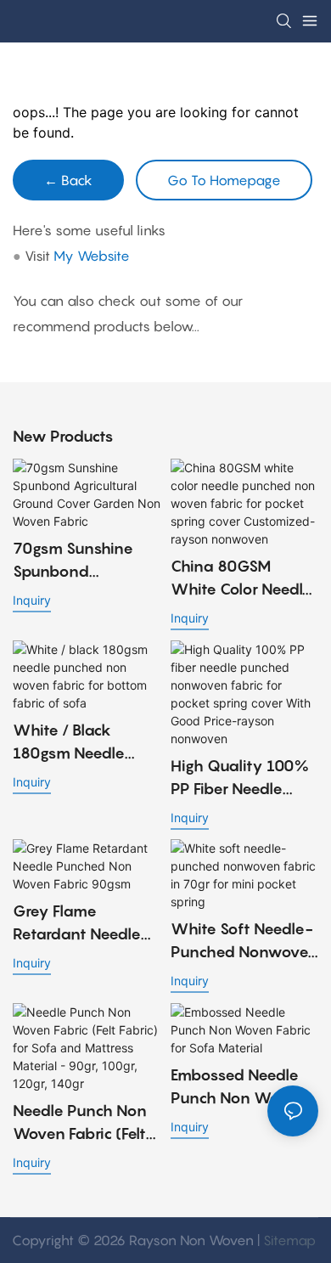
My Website (91, 255)
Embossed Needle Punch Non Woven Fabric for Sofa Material (238, 1087)
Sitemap (289, 1240)
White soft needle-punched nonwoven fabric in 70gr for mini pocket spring (244, 941)
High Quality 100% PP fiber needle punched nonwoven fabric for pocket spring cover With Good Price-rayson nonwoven (244, 778)
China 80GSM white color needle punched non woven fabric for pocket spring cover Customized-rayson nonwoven (243, 578)
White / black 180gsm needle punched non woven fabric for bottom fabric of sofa (75, 742)
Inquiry (32, 600)
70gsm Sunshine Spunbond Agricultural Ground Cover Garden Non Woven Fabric (83, 561)
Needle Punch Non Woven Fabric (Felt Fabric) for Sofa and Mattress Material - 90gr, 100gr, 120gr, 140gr (86, 1123)
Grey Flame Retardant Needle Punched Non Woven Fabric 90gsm (77, 923)
